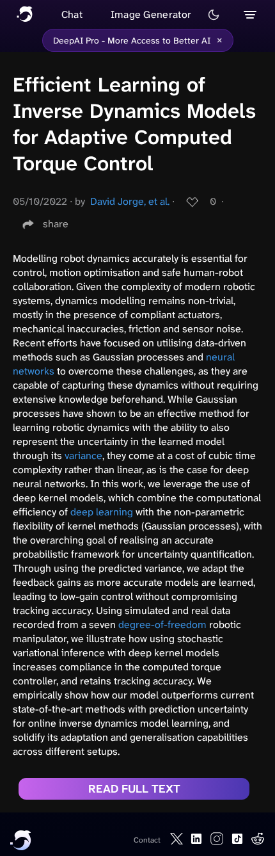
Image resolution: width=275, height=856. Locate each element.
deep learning (101, 512)
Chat (71, 14)
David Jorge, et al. (129, 201)
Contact (147, 840)
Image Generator (151, 14)
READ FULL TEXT (134, 788)
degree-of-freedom (162, 624)
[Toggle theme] (213, 14)
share (55, 223)
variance (83, 455)
